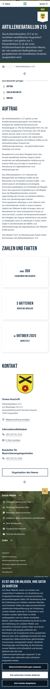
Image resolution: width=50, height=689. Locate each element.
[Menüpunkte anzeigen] (10, 66)
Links (5, 540)
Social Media (9, 495)
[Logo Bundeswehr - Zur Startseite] (25, 3)
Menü (7, 4)
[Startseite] (3, 66)
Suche (42, 4)
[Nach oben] (45, 491)
